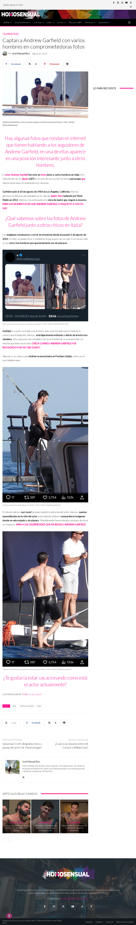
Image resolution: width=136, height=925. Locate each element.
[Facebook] (114, 3)
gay (83, 178)
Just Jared (36, 694)
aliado (25, 178)
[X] (23, 776)
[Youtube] (126, 3)
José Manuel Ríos (21, 53)
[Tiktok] (82, 906)
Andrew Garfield (19, 174)
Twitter (25, 694)
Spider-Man (56, 195)
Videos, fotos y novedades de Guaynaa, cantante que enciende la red (45, 827)
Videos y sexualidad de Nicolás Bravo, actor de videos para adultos (16, 827)
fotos (43, 174)
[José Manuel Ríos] (5, 53)
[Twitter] (122, 3)
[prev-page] (4, 839)
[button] (129, 22)
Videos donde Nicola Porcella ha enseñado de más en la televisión (74, 827)
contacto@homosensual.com (75, 898)
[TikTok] (131, 3)
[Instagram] (118, 3)
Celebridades (10, 34)
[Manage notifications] (9, 916)
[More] (67, 64)
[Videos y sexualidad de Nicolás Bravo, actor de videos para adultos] (16, 816)
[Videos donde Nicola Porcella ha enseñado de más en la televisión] (74, 816)
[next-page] (10, 839)
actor (7, 174)
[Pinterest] (131, 7)
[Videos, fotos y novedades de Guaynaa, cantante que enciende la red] (45, 816)
